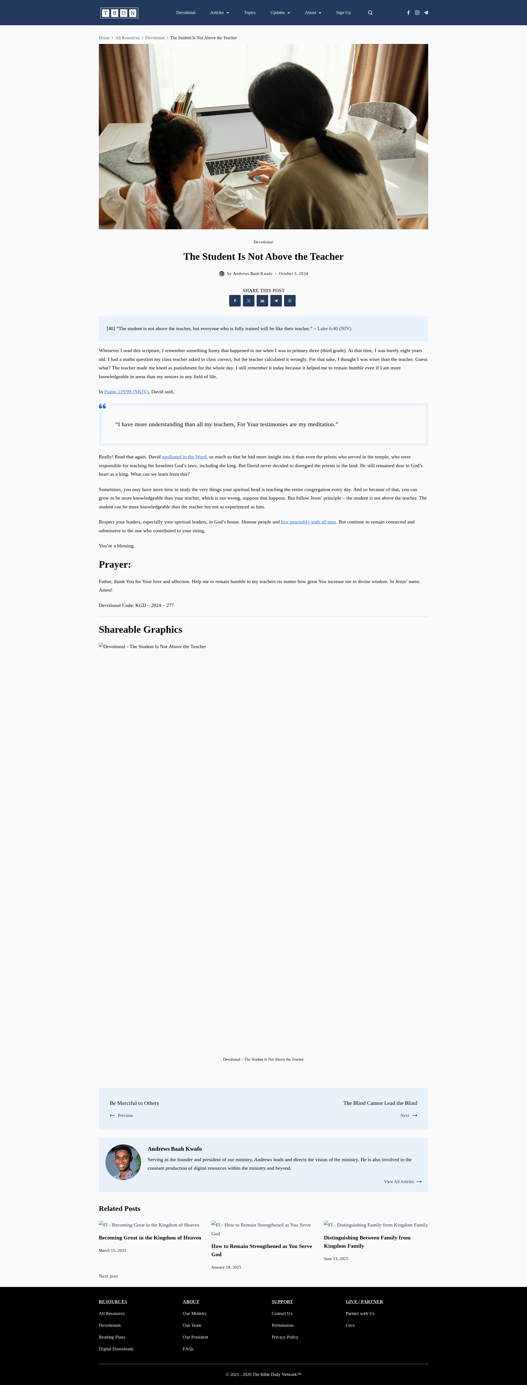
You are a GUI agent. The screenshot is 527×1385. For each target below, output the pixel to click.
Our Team (192, 1325)
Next (404, 1115)
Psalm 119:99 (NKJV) (126, 391)
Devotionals (110, 1325)
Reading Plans (112, 1337)
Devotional (185, 12)
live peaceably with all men (308, 522)
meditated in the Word (184, 456)
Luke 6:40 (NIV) (334, 328)
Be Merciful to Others (134, 1103)
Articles (217, 12)
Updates (277, 12)
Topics (250, 12)
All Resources (112, 1313)
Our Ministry (195, 1313)
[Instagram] (417, 12)
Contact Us (282, 1313)
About (310, 12)
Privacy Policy (285, 1337)
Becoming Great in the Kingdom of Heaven (150, 1237)
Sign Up (343, 12)
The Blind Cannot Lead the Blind (380, 1103)
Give (350, 1325)
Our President (195, 1337)
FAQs (188, 1349)
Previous (125, 1115)
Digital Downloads (116, 1349)
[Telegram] (426, 12)
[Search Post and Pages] (372, 12)
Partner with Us (360, 1313)
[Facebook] (408, 12)
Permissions (282, 1325)
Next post (108, 1276)
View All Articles (399, 1182)
